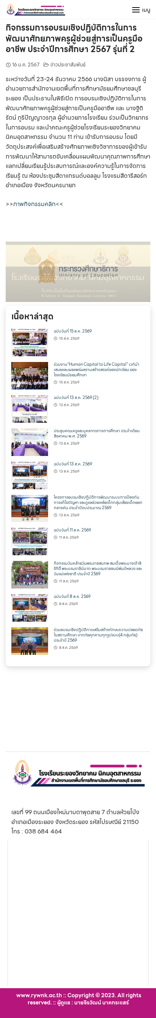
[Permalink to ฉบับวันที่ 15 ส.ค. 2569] (29, 342)
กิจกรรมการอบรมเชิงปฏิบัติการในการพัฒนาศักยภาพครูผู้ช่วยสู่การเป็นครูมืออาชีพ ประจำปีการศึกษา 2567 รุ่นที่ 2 (74, 38)
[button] (78, 272)
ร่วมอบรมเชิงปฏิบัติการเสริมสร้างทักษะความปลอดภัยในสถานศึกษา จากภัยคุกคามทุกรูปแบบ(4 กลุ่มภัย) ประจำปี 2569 (98, 635)
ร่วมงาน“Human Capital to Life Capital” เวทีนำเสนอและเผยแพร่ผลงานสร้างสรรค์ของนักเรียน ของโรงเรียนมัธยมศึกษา (96, 369)
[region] (78, 272)
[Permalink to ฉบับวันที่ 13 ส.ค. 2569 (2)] (29, 408)
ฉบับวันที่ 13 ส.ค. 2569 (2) (76, 397)
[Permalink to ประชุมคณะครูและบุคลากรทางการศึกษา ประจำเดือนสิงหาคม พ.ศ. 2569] (29, 441)
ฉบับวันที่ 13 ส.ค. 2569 (73, 464)
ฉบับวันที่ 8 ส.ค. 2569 (72, 596)
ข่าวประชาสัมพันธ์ (68, 65)
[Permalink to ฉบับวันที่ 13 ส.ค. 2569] (29, 474)
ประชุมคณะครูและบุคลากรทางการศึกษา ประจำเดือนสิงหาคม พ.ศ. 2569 (97, 433)
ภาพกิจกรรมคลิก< (36, 204)
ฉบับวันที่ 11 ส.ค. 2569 (72, 530)
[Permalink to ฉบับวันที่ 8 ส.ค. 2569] (29, 607)
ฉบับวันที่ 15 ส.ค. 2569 (73, 331)
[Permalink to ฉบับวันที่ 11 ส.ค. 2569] (29, 541)
